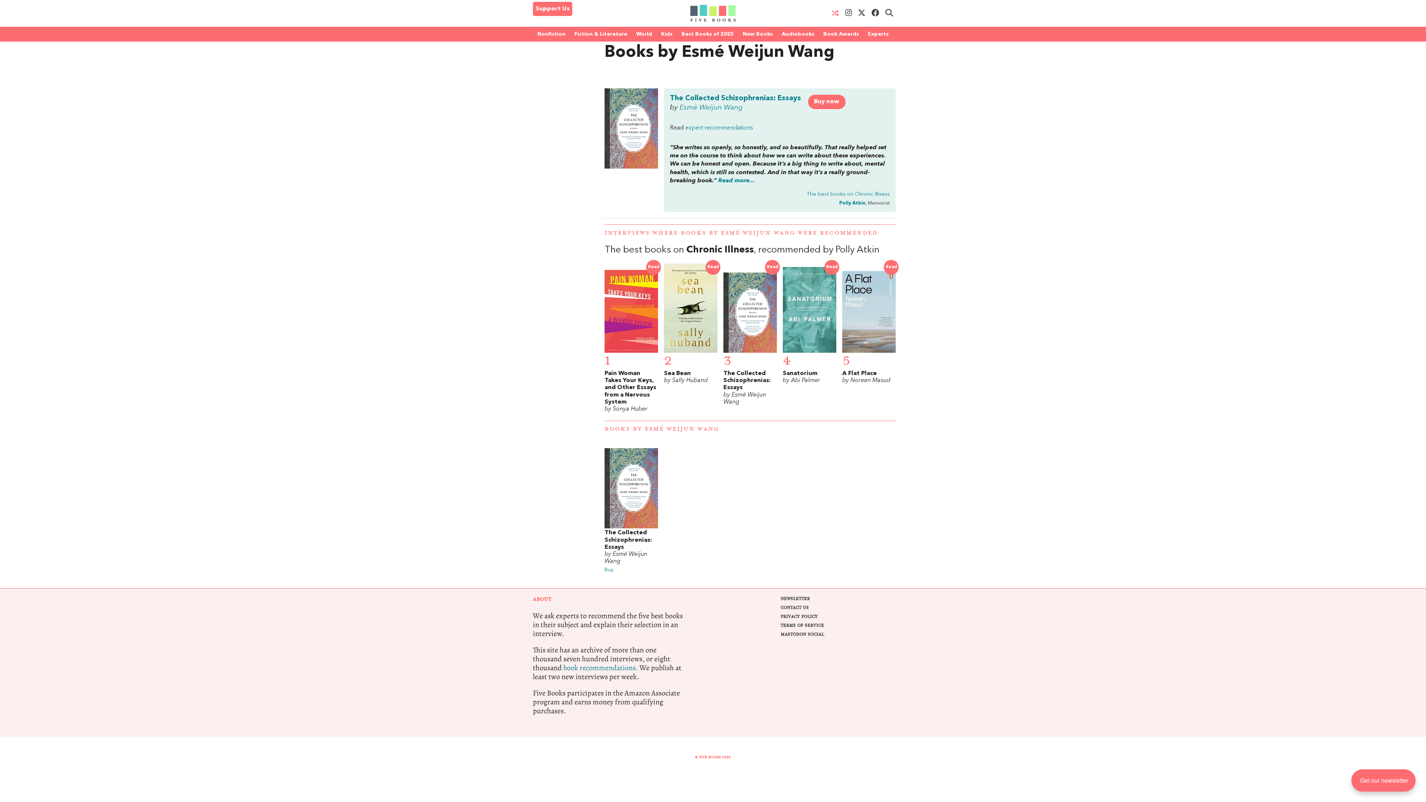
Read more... (736, 181)
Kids (667, 34)
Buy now (826, 102)
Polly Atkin (852, 203)
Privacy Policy (799, 616)
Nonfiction (551, 34)
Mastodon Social (802, 634)
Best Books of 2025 (707, 34)
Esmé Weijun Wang (711, 107)
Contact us (795, 607)
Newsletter (795, 599)
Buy (609, 570)
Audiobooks (798, 34)
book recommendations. (600, 668)
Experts (878, 34)
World (644, 34)
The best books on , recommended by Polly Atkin (742, 250)
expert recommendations (719, 128)
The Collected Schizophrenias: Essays (735, 98)
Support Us (552, 9)
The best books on (848, 194)
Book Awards (841, 34)
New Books (758, 34)
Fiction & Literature (600, 34)
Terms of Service (802, 625)
